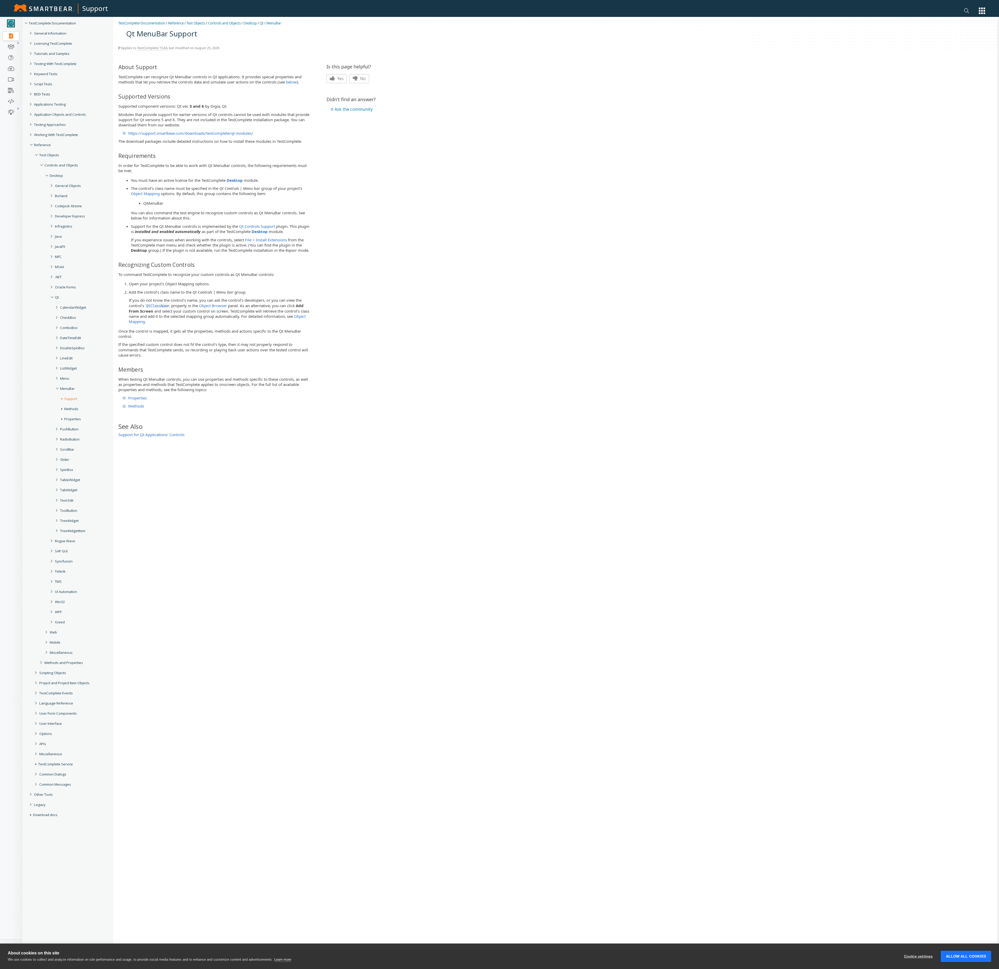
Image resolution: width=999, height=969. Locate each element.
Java (58, 236)
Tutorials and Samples (51, 53)
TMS (58, 581)
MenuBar (273, 23)
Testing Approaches (50, 124)
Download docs (45, 814)
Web (53, 632)
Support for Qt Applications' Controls (151, 434)
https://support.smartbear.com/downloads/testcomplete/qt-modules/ (190, 133)
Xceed (60, 622)
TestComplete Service (55, 764)
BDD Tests (42, 94)
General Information (50, 33)
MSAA (59, 266)
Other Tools (43, 794)
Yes (340, 78)
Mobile (55, 642)
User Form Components (58, 713)
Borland (61, 195)
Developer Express (70, 216)
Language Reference (56, 703)
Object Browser (213, 305)
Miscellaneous (61, 652)
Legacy (40, 804)
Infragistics (63, 226)
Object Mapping (145, 193)
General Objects (68, 185)
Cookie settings (918, 956)
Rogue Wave (65, 541)
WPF (58, 612)
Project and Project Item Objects (64, 683)
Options (45, 733)
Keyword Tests (45, 74)
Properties (137, 397)
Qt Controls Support (257, 226)
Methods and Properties (63, 662)
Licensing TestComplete (53, 43)
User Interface (50, 723)
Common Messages (55, 784)
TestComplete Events (56, 693)
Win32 (60, 601)
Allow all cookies (966, 956)
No (362, 78)
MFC (58, 256)
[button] (982, 10)
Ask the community (354, 109)
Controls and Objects (61, 165)
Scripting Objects (52, 672)
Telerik (60, 571)
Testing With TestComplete (55, 63)
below (291, 82)
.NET (58, 277)
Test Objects (49, 155)
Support (95, 8)
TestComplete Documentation (52, 23)
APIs (42, 743)
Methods (136, 406)
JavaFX (60, 246)
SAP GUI (61, 551)
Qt (57, 297)
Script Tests (43, 84)
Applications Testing (50, 104)
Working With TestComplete (56, 134)
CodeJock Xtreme (68, 206)
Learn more (282, 959)
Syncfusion (64, 561)
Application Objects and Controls (60, 114)
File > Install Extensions (266, 239)
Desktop (56, 175)
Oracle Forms (65, 287)
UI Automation (66, 591)
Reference (42, 145)
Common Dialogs (52, 774)
